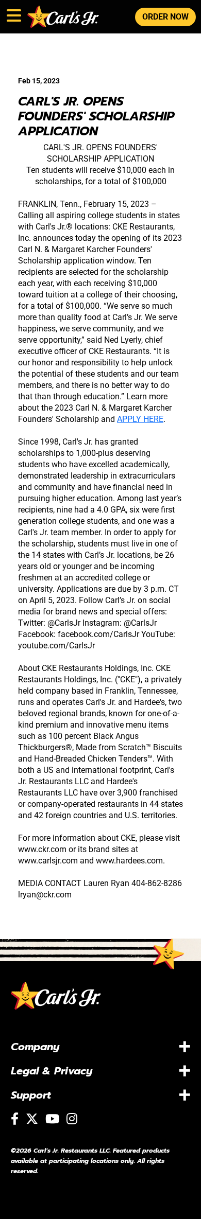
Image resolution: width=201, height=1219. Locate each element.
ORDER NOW (165, 17)
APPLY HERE (140, 419)
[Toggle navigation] (13, 13)
